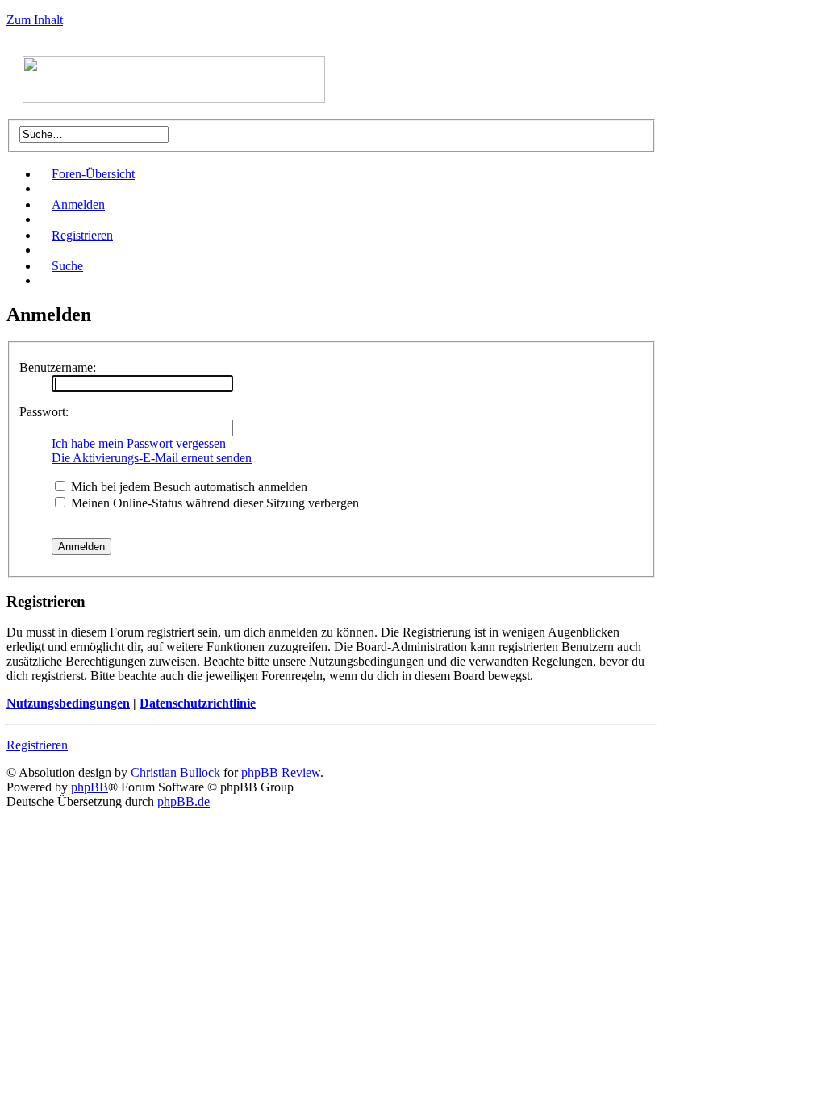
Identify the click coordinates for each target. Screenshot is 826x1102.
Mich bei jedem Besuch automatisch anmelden (187, 487)
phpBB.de (183, 801)
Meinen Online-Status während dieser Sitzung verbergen (213, 503)
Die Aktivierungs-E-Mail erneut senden (152, 458)
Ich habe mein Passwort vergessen (139, 443)
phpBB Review (280, 772)
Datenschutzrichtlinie (198, 703)
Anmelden (78, 204)
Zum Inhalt (34, 20)
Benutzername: (57, 367)
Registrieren (82, 235)
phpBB (89, 787)
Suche (67, 266)
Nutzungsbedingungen (68, 703)
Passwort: (44, 412)
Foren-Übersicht (93, 174)
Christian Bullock (175, 772)
